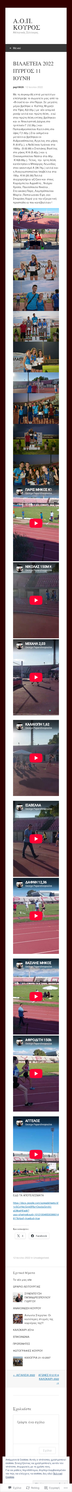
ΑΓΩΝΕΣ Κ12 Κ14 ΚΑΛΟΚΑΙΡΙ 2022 (48, 1378)
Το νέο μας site (22, 1279)
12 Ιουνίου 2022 (34, 87)
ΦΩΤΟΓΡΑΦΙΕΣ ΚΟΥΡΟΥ (28, 1350)
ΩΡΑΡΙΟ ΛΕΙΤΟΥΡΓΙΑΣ (26, 1286)
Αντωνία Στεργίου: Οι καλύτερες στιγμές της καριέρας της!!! (39, 1319)
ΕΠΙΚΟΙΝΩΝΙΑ (21, 1337)
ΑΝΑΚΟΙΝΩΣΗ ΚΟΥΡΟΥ (27, 1308)
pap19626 (18, 87)
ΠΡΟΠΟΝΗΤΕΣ (21, 1344)
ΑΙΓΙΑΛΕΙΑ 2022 (24, 1375)
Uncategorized (41, 1257)
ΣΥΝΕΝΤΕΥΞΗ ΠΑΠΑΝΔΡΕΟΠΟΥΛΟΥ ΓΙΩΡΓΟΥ (37, 1297)
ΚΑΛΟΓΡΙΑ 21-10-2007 (37, 1357)
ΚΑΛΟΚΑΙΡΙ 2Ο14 (23, 1330)
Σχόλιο (47, 1450)
